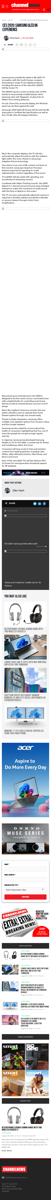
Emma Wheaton (38, 976)
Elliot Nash (18, 490)
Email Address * (10, 875)
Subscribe (25, 897)
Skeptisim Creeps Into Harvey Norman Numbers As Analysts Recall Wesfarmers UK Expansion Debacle (33, 989)
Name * (6, 864)
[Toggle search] (7, 6)
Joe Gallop (36, 959)
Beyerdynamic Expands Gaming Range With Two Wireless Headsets (34, 955)
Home (4, 20)
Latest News (25, 951)
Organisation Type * (11, 885)
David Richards (38, 995)
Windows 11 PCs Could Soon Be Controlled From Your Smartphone (35, 1005)
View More (7, 1045)
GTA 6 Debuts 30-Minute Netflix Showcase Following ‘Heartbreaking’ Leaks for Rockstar (33, 1022)
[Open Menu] (3, 6)
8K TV (11, 20)
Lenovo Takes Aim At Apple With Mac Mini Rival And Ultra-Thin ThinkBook (34, 971)
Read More (7, 1151)
